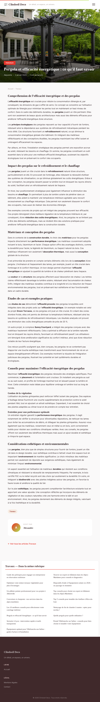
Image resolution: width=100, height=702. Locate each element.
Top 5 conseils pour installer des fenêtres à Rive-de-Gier (73, 600)
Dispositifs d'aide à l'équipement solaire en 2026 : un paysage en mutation (72, 584)
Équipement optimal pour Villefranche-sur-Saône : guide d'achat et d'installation (26, 630)
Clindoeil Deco (15, 4)
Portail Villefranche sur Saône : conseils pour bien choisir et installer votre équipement (72, 622)
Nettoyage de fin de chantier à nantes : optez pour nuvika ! (72, 608)
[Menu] (93, 4)
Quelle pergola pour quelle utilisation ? (68, 615)
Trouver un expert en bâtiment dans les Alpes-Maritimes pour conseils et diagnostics (70, 576)
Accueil (10, 89)
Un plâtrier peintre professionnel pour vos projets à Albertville (26, 592)
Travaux (10, 63)
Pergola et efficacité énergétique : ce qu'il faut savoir (27, 615)
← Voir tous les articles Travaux (22, 544)
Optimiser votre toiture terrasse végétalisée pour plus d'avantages (25, 584)
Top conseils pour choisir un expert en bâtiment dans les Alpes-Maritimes (71, 592)
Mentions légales (10, 682)
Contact (7, 687)
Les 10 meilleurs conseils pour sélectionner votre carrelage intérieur (25, 608)
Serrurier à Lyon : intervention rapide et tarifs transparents (24, 622)
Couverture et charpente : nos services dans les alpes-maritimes (24, 600)
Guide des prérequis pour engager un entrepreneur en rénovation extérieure (26, 576)
